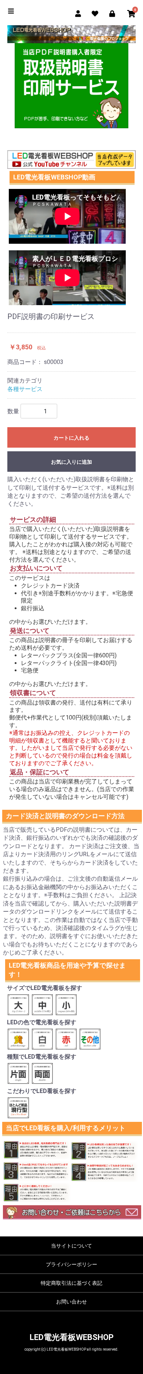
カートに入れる (71, 438)
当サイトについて (71, 1246)
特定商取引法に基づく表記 (71, 1283)
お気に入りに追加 (71, 462)
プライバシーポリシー (71, 1264)
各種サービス (25, 389)
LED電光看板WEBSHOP (72, 1337)
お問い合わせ (71, 1302)
